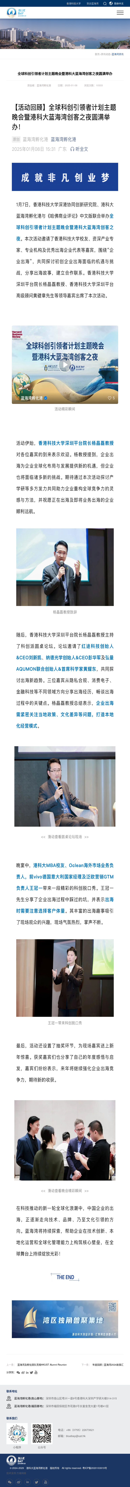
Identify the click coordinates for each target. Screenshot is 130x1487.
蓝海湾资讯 (118, 54)
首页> (98, 54)
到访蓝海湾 (93, 3)
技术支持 (11, 1473)
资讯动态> (106, 54)
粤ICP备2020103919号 (94, 1468)
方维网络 (21, 1473)
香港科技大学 (74, 3)
